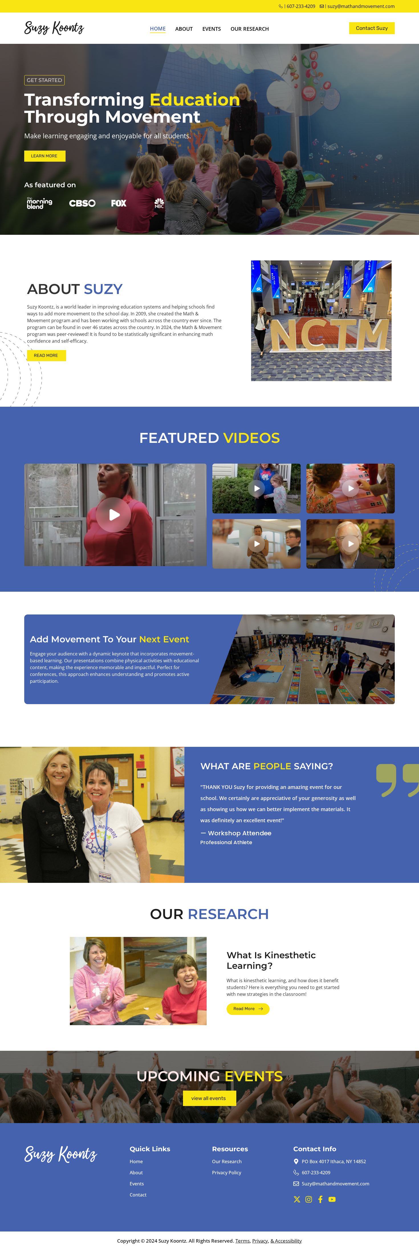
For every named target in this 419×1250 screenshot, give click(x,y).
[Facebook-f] (320, 1199)
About (184, 28)
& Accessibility (286, 1240)
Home (158, 28)
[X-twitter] (297, 1199)
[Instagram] (308, 1199)
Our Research (250, 28)
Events (211, 28)
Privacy (260, 1240)
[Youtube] (332, 1199)
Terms (242, 1240)
